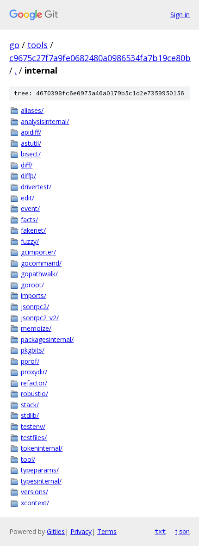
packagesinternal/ (47, 339)
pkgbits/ (32, 350)
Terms (107, 531)
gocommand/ (41, 263)
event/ (30, 208)
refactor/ (34, 382)
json (182, 531)
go (14, 44)
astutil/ (31, 143)
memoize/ (36, 328)
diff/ (26, 165)
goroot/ (32, 284)
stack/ (30, 404)
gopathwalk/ (39, 273)
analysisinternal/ (45, 121)
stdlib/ (30, 415)
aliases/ (32, 110)
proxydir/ (34, 371)
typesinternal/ (41, 481)
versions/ (34, 491)
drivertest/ (36, 186)
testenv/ (33, 426)
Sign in (180, 14)
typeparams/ (40, 469)
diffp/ (28, 175)
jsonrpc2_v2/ (40, 317)
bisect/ (31, 153)
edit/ (27, 197)
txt (160, 531)
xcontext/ (35, 502)
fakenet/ (33, 230)
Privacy (81, 531)
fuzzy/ (30, 241)
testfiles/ (34, 437)
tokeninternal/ (41, 448)
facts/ (29, 219)
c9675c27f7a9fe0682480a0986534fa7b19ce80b (100, 57)
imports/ (33, 295)
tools (37, 44)
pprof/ (30, 361)
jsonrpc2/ (35, 306)
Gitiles (56, 531)
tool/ (28, 459)
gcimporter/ (38, 252)
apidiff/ (31, 132)
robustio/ (34, 393)
